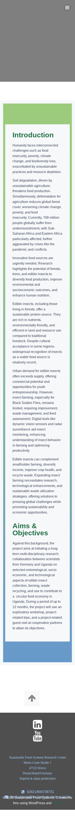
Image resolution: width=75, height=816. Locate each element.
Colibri (57, 803)
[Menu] (67, 7)
